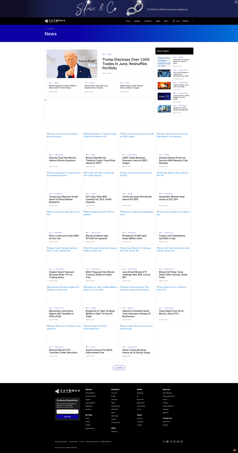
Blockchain (140, 399)
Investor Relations (168, 406)
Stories (88, 421)
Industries (148, 21)
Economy (93, 193)
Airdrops (165, 403)
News (103, 54)
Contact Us (166, 421)
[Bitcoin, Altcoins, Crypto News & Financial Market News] (55, 21)
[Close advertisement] (236, 1)
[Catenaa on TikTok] (171, 441)
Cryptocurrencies (183, 70)
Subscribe (67, 416)
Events (165, 399)
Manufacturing (115, 406)
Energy (113, 396)
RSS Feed (114, 431)
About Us (140, 418)
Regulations (89, 406)
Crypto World (141, 406)
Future (139, 409)
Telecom (113, 419)
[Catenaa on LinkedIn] (178, 441)
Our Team (140, 421)
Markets (137, 21)
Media (158, 21)
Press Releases (167, 393)
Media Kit (165, 412)
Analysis (88, 425)
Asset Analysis (90, 428)
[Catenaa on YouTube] (167, 441)
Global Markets (183, 105)
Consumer (114, 393)
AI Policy (81, 441)
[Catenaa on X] (164, 441)
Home (128, 21)
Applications (140, 403)
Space (113, 412)
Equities (181, 57)
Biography (140, 393)
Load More (119, 368)
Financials (114, 399)
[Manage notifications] (234, 450)
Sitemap (165, 425)
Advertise (166, 409)
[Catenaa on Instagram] (181, 441)
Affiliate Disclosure (105, 441)
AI (137, 396)
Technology (114, 416)
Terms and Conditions (61, 441)
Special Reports (90, 403)
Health (113, 403)
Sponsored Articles (168, 396)
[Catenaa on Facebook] (174, 441)
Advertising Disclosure (92, 441)
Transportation (115, 422)
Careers (139, 425)
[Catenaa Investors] (67, 391)
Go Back (51, 29)
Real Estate (114, 409)
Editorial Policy (73, 441)
